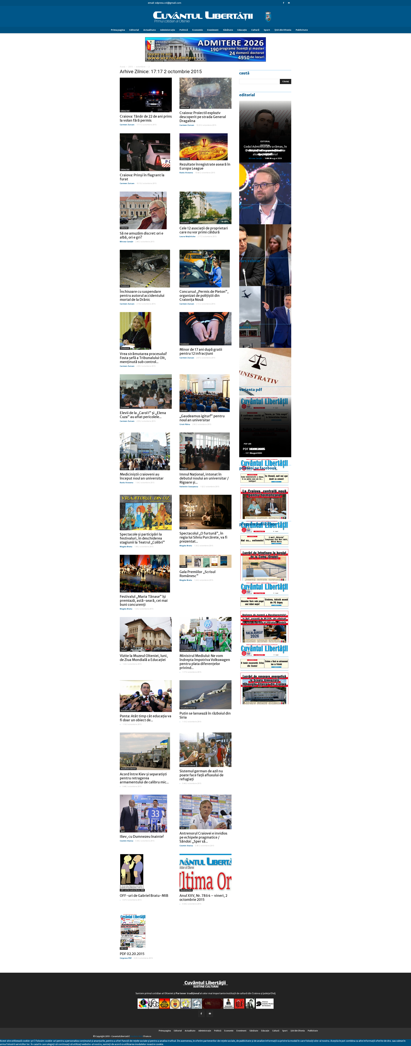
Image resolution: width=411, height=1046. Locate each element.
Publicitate (302, 30)
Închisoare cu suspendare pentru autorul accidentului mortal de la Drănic (142, 295)
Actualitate (149, 30)
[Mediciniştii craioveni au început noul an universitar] (146, 451)
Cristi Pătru (184, 424)
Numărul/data (186, 890)
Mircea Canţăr (126, 241)
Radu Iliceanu (186, 172)
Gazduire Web (136, 1036)
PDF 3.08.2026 (253, 449)
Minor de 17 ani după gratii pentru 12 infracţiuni (200, 351)
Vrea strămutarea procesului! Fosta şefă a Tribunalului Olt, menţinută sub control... (143, 358)
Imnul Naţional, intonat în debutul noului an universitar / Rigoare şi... (204, 478)
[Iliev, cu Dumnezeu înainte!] (146, 813)
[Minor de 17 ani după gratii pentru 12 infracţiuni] (205, 328)
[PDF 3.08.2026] (265, 673)
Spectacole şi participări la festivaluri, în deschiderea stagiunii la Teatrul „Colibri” (142, 538)
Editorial (134, 30)
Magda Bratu (126, 546)
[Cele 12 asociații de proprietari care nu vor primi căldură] (205, 208)
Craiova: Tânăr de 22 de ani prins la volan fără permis (146, 118)
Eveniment (213, 30)
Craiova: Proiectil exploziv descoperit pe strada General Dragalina (202, 117)
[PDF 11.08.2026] (265, 612)
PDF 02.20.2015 (132, 954)
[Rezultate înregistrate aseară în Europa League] (205, 146)
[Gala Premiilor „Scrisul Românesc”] (205, 561)
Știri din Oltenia (283, 30)
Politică (183, 30)
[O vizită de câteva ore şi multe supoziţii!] (265, 317)
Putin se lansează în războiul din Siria (205, 715)
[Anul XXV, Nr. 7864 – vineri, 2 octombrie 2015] (205, 873)
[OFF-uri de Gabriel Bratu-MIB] (146, 873)
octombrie (140, 66)
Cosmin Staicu (126, 841)
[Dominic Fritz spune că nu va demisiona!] (265, 193)
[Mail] (288, 3)
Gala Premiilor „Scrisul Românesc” (197, 574)
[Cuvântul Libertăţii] (205, 16)
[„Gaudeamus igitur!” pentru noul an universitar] (205, 393)
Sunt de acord (171, 1044)
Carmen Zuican (127, 124)
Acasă (122, 66)
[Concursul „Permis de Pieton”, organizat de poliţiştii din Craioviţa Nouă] (205, 268)
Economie (197, 30)
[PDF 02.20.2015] (146, 931)
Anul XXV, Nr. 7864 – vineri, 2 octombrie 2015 (203, 897)
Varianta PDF (250, 390)
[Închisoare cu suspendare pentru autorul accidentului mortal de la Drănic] (146, 268)
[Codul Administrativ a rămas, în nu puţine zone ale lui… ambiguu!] (265, 379)
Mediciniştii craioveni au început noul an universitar (142, 476)
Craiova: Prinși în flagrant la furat (142, 177)
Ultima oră (125, 111)
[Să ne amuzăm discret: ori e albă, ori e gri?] (146, 210)
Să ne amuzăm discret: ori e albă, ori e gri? (141, 235)
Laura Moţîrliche (187, 236)
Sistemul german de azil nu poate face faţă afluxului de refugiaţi (201, 775)
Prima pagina (118, 30)
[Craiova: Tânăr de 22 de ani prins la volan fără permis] (146, 95)
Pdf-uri (124, 948)
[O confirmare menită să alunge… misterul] (265, 255)
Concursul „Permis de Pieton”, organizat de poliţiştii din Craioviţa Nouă (203, 295)
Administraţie (167, 30)
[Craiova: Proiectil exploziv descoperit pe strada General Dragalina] (205, 93)
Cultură (255, 30)
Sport (267, 30)
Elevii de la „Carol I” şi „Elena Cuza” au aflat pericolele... (143, 415)
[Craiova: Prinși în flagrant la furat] (146, 152)
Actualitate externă (128, 711)
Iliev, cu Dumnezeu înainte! (142, 836)
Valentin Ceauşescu (188, 486)
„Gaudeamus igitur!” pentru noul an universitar (202, 418)
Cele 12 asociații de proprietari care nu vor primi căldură (203, 230)
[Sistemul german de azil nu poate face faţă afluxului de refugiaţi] (205, 750)
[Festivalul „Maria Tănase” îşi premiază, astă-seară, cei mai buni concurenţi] (146, 573)
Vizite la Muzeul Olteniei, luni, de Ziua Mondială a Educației (144, 658)
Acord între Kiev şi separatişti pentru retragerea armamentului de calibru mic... (144, 778)
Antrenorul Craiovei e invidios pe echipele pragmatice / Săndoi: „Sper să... (203, 837)
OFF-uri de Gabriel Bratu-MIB (132, 890)
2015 (130, 66)
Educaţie (242, 30)
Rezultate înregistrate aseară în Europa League (204, 166)
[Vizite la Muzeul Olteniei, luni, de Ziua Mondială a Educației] (146, 634)
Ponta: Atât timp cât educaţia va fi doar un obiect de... (145, 718)
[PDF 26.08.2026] (265, 488)
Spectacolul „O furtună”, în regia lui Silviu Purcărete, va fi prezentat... (203, 537)
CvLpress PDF (126, 958)
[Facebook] (283, 3)
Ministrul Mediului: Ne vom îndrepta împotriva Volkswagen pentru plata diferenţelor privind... (204, 662)
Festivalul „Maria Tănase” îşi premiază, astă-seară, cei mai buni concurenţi (144, 600)
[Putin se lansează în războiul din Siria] (205, 694)
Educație (183, 411)
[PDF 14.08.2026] (265, 550)
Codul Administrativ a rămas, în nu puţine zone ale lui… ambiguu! (265, 150)
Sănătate (228, 30)
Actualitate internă (187, 650)
